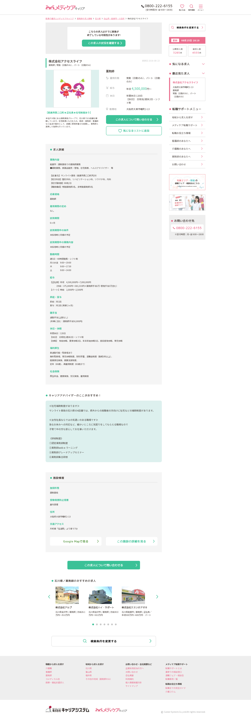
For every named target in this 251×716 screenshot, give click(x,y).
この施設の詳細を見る (131, 541)
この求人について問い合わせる (134, 119)
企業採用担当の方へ (135, 668)
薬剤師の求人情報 (84, 18)
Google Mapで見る (75, 541)
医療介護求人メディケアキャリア (60, 18)
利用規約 (130, 678)
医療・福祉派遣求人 (55, 682)
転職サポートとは (173, 668)
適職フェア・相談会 (174, 675)
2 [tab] (96, 624)
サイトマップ (132, 685)
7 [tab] (115, 624)
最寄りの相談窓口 (173, 671)
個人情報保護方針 (134, 682)
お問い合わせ (132, 671)
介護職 (49, 668)
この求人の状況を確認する (103, 43)
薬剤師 (49, 675)
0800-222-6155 (188, 228)
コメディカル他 (53, 678)
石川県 (98, 18)
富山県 (89, 671)
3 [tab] (100, 624)
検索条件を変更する (104, 641)
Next (157, 596)
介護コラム (170, 691)
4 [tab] (104, 624)
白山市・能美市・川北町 (114, 18)
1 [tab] (93, 624)
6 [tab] (112, 624)
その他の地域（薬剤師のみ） (99, 678)
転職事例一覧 (171, 678)
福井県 (89, 675)
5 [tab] (108, 624)
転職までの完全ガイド (175, 687)
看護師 (49, 671)
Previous (49, 596)
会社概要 (130, 675)
